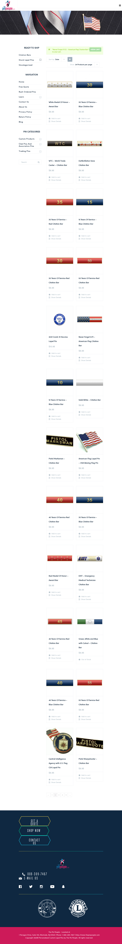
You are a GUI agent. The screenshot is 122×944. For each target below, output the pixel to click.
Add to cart (55, 118)
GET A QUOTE (35, 822)
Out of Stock (86, 659)
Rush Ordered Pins (27, 92)
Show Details (56, 121)
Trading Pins (24, 151)
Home (21, 82)
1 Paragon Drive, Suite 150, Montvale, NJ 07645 (37, 935)
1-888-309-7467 (68, 935)
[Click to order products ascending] (70, 59)
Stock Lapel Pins (26, 60)
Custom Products (27, 139)
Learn (21, 97)
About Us (23, 107)
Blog (21, 122)
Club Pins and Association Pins (26, 145)
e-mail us (31, 878)
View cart (95, 49)
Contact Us (24, 102)
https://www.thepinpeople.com (88, 935)
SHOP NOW (34, 831)
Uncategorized (25, 65)
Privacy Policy (25, 112)
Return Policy (25, 117)
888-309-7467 (38, 874)
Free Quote (24, 87)
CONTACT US (34, 842)
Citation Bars (25, 55)
